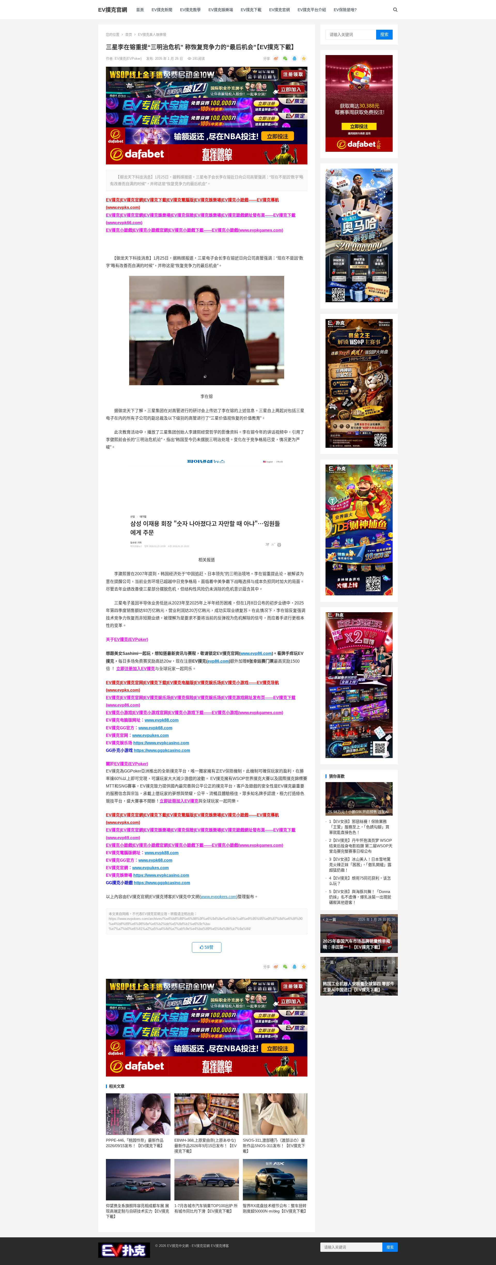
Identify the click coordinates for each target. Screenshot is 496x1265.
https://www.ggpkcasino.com (162, 750)
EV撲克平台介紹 (312, 9)
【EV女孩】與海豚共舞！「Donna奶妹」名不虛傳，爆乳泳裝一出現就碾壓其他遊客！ (360, 897)
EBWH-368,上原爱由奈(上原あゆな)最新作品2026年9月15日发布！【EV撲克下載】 (205, 1145)
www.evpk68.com (155, 728)
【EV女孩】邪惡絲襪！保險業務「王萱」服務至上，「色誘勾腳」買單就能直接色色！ (359, 827)
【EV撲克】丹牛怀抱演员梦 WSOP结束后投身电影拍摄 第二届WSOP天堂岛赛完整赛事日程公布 (360, 845)
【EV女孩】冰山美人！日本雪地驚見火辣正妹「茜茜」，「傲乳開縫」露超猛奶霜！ (360, 864)
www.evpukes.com (150, 735)
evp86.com (218, 661)
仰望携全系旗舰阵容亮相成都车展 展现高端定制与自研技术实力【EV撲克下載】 (137, 1211)
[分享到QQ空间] (303, 58)
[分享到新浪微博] (276, 58)
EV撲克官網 (112, 10)
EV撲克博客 (220, 1246)
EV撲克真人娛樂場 (152, 34)
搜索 (384, 34)
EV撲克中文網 (178, 1246)
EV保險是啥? (345, 9)
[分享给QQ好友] (294, 58)
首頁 (140, 9)
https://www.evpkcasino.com (161, 743)
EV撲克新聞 (162, 9)
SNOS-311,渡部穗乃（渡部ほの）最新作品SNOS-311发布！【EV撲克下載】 (274, 1145)
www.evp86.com (256, 653)
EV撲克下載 (251, 9)
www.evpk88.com (162, 720)
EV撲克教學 (190, 9)
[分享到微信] (285, 58)
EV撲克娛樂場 (220, 9)
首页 (128, 34)
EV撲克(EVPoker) (129, 58)
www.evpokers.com (218, 897)
